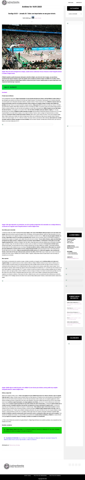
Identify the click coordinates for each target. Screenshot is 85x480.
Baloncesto (12, 445)
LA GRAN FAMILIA (10, 3)
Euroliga (18, 445)
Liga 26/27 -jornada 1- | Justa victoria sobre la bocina (74, 304)
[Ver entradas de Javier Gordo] (33, 17)
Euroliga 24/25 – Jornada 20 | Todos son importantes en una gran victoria (31, 14)
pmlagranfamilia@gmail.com (73, 258)
